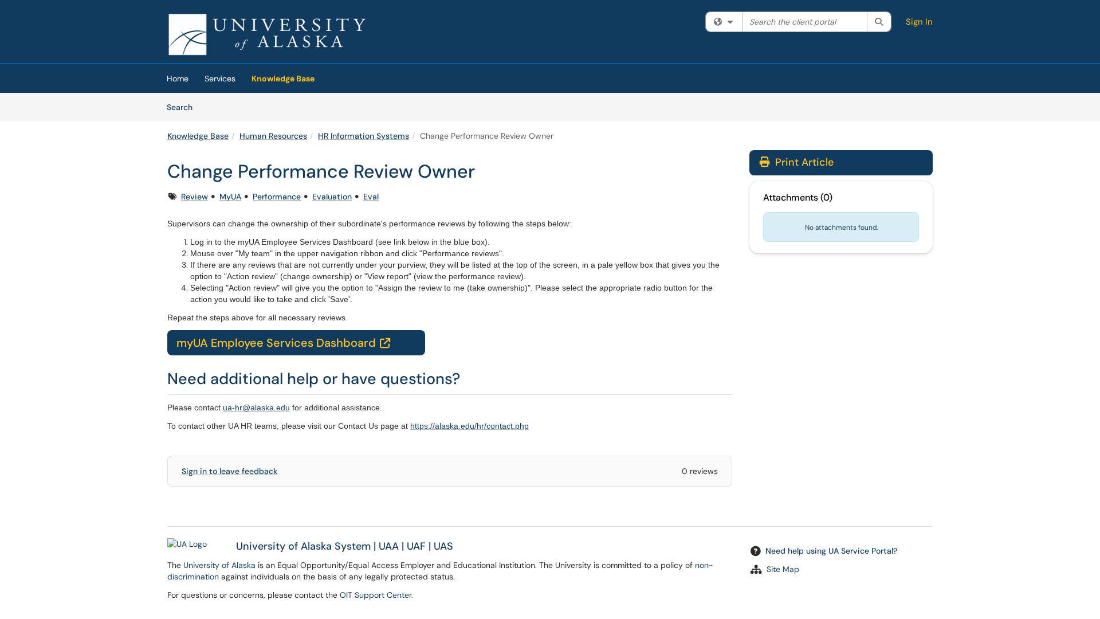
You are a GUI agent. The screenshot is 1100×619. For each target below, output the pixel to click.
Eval (371, 196)
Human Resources (273, 136)
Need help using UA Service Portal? (831, 551)
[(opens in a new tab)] (267, 34)
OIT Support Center (375, 595)
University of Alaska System (303, 546)
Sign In (919, 22)
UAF (416, 546)
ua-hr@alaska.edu (256, 407)
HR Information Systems (363, 136)
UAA (389, 546)
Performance (277, 196)
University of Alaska (219, 565)
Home (177, 78)
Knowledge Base (283, 78)
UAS (443, 546)
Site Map (783, 569)
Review (194, 196)
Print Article (803, 162)
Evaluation (332, 196)
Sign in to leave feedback (229, 471)
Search (184, 106)
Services (220, 78)
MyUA (230, 196)
